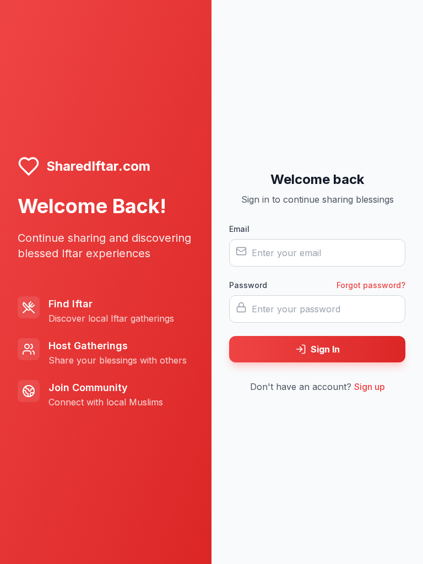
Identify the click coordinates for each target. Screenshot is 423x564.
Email (239, 229)
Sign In (325, 349)
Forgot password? (371, 285)
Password (248, 285)
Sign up (369, 386)
